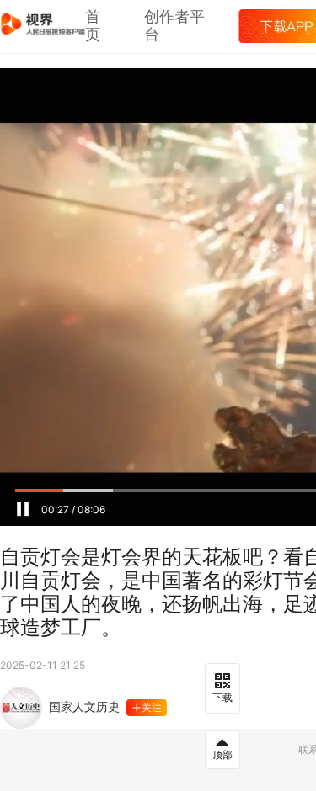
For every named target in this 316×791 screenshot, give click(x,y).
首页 (92, 25)
